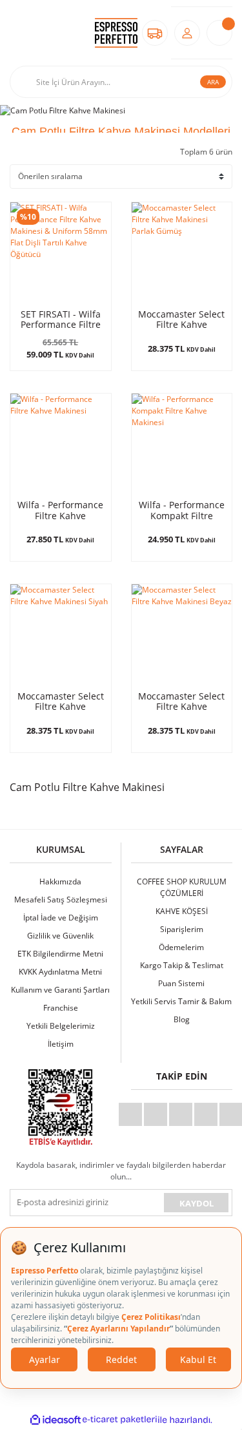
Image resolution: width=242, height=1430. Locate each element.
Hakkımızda (60, 881)
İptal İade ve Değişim (60, 917)
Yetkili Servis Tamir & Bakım (181, 1001)
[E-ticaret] (119, 1420)
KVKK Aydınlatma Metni (60, 971)
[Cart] (219, 33)
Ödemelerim (181, 947)
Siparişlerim (181, 929)
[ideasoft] (55, 1420)
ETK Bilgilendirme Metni (60, 953)
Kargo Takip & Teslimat (181, 965)
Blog (182, 1019)
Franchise (60, 1007)
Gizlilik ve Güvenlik (60, 935)
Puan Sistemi (181, 983)
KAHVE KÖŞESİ (182, 911)
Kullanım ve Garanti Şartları (60, 989)
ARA (213, 81)
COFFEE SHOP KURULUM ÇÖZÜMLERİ (182, 887)
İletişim (61, 1043)
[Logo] (116, 33)
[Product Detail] (182, 252)
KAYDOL (196, 1203)
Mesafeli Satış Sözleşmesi (60, 899)
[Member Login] (187, 33)
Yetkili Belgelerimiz (60, 1025)
